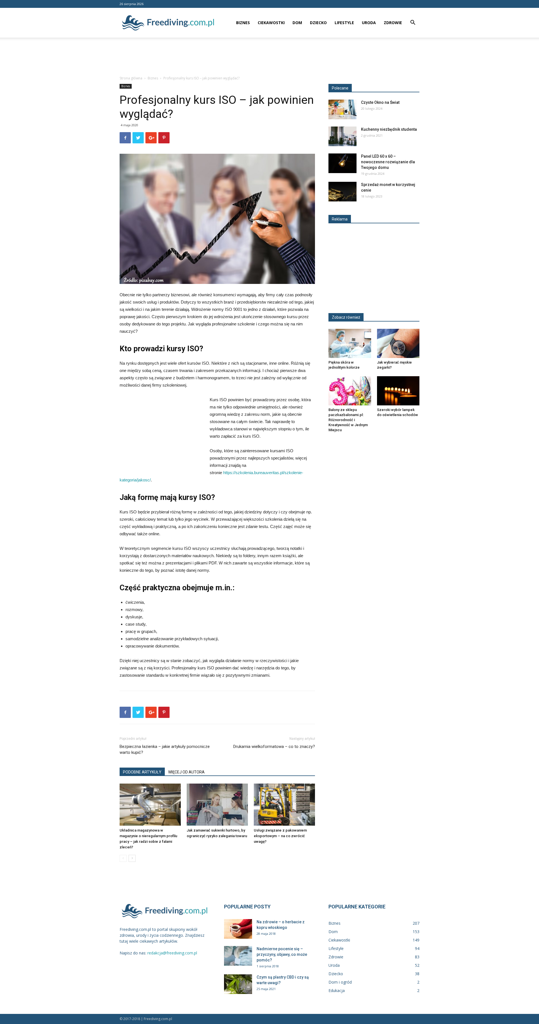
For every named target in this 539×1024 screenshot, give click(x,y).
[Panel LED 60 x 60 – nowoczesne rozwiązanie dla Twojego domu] (342, 163)
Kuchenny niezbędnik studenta (389, 129)
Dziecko (318, 22)
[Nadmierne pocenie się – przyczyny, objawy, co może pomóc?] (238, 956)
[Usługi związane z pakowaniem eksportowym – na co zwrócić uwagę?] (284, 805)
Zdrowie (393, 22)
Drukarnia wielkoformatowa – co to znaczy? (274, 746)
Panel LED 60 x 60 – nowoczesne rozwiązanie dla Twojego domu (388, 162)
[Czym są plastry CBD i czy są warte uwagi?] (238, 984)
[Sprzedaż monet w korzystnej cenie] (342, 191)
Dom (297, 22)
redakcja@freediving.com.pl (172, 953)
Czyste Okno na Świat (380, 102)
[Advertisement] (269, 57)
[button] (412, 23)
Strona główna (131, 78)
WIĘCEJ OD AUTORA (186, 772)
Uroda (369, 22)
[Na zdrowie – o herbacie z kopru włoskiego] (238, 929)
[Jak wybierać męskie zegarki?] (398, 343)
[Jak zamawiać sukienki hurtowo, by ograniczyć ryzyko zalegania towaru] (217, 805)
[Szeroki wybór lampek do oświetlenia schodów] (398, 390)
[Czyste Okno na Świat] (342, 109)
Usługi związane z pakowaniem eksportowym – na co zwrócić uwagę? (280, 836)
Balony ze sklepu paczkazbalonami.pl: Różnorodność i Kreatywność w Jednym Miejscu (348, 420)
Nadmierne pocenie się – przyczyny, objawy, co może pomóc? (282, 954)
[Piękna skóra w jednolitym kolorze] (349, 343)
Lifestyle (344, 22)
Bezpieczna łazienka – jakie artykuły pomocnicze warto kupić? (165, 749)
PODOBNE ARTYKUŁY (142, 772)
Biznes (243, 22)
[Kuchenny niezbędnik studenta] (342, 136)
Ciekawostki (271, 22)
